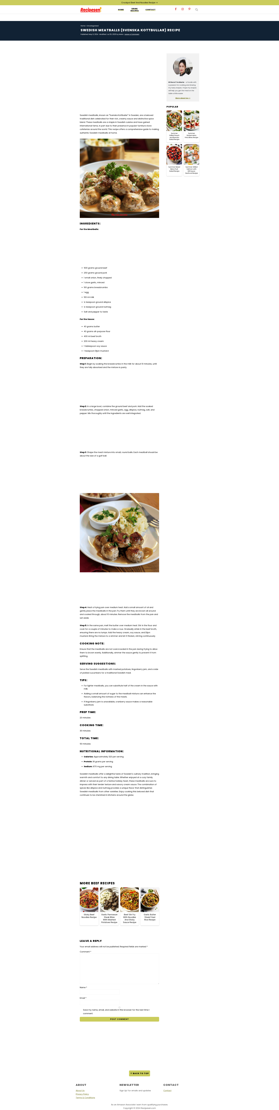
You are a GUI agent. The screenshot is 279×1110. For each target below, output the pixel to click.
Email (83, 998)
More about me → (182, 98)
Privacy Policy (82, 1094)
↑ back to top (139, 1073)
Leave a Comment (132, 34)
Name (83, 987)
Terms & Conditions (85, 1097)
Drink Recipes (135, 10)
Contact (150, 10)
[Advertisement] (119, 66)
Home (121, 10)
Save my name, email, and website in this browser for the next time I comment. (116, 1011)
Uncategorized (93, 26)
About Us (80, 1090)
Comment (85, 951)
